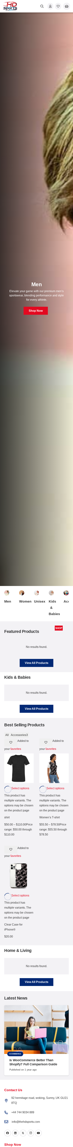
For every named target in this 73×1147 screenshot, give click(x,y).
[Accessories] (66, 592)
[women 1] (21, 592)
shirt (7, 817)
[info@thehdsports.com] (8, 1122)
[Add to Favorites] (10, 742)
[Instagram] (30, 1133)
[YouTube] (38, 1133)
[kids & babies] (51, 592)
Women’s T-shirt (49, 817)
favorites (15, 748)
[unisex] (36, 592)
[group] (36, 299)
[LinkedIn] (15, 1133)
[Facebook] (7, 1133)
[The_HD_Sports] (10, 6)
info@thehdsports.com (26, 1121)
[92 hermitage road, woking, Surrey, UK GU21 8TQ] (7, 1100)
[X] (23, 1133)
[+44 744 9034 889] (7, 1112)
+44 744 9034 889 (22, 1112)
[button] (42, 6)
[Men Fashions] (6, 592)
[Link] (50, 6)
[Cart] (66, 6)
